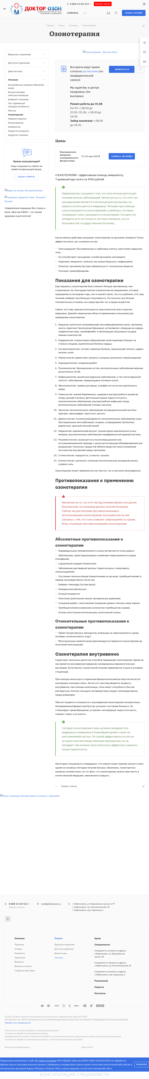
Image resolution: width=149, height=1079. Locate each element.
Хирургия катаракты (18, 131)
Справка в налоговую (25, 970)
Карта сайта (87, 1047)
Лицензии (19, 944)
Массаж (12, 110)
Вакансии (19, 962)
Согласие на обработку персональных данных (26, 1033)
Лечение (13, 79)
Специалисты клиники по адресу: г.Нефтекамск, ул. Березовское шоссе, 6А (110, 953)
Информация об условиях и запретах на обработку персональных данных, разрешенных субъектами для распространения (63, 1036)
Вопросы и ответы (23, 966)
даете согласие (47, 1060)
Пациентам (20, 957)
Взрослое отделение (19, 54)
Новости (99, 987)
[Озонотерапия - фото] (100, 51)
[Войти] (144, 4)
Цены (97, 938)
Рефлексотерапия (17, 118)
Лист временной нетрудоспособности (18, 105)
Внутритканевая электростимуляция (18, 94)
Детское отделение (19, 62)
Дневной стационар (18, 99)
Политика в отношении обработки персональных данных (32, 1030)
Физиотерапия (15, 122)
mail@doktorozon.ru (51, 904)
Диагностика (15, 71)
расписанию (91, 71)
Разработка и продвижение (18, 1022)
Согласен (141, 1064)
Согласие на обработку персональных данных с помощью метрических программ (43, 1039)
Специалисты (102, 944)
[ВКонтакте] (8, 919)
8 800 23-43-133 (79, 3)
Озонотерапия (15, 114)
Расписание (101, 980)
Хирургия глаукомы (18, 135)
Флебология (14, 126)
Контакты (100, 993)
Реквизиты (20, 953)
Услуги (58, 938)
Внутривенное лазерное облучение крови (26, 86)
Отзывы (18, 949)
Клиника (20, 938)
